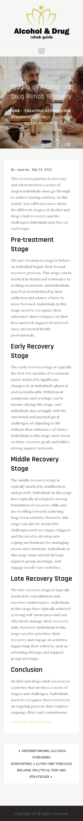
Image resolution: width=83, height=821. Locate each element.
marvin (23, 169)
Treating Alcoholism (31, 722)
